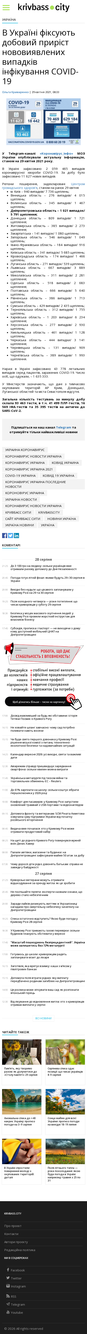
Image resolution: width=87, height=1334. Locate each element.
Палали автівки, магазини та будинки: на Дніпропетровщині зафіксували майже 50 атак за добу (47, 854)
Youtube (17, 1312)
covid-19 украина (20, 475)
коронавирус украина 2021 (29, 469)
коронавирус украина (25, 462)
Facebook (18, 1270)
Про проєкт (13, 1226)
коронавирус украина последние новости (35, 484)
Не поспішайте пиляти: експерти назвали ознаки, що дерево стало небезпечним (46, 893)
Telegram (63, 427)
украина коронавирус (25, 450)
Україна (9, 19)
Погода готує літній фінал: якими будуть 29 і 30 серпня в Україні (48, 579)
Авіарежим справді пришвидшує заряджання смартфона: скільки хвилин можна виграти (41, 768)
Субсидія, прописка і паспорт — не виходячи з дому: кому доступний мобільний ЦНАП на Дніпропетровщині (46, 631)
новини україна (61, 519)
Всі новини (43, 1018)
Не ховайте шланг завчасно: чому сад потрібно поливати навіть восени (43, 729)
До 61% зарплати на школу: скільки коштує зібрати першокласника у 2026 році (45, 791)
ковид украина (65, 462)
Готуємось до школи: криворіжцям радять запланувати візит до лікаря (39, 956)
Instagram (18, 1286)
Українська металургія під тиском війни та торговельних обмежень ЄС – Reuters (39, 779)
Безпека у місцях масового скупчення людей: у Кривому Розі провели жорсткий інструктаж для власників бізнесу (43, 616)
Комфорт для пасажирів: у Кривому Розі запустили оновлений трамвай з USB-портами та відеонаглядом (47, 803)
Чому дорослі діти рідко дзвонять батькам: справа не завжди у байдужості (47, 866)
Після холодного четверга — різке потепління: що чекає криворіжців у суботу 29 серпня (44, 603)
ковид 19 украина (58, 475)
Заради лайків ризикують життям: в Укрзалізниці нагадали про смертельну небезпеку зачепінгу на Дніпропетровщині (45, 907)
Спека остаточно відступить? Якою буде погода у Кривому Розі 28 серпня (44, 920)
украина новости (21, 499)
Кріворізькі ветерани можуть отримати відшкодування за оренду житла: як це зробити (43, 881)
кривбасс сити (18, 512)
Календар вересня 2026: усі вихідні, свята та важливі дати (46, 756)
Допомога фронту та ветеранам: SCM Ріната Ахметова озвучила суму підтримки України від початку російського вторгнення (47, 817)
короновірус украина (24, 493)
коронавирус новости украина (33, 456)
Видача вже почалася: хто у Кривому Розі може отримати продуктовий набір (42, 830)
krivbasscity (49, 512)
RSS (13, 1296)
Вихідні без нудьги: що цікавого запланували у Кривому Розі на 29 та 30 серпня (42, 591)
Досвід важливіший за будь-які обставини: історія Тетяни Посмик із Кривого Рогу (44, 717)
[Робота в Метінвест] (43, 676)
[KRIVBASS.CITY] (43, 7)
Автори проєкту (16, 1242)
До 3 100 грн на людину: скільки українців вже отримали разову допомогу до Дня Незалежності (44, 567)
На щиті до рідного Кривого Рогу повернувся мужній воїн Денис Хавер (46, 842)
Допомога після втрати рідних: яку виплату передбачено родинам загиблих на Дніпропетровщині (48, 979)
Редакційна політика (19, 1250)
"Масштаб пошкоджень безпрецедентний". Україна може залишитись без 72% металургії (48, 944)
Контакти (11, 1234)
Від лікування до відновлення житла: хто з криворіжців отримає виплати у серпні (47, 1003)
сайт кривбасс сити (22, 519)
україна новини (19, 525)
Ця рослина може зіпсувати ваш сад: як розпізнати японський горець (45, 991)
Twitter (16, 1278)
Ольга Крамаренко (15, 92)
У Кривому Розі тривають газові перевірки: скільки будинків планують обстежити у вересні (45, 932)
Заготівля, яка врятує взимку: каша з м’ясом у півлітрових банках (41, 967)
